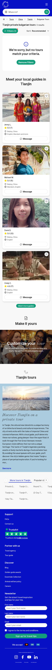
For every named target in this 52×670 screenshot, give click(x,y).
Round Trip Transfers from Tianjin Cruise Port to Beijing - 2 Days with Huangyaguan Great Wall (38, 486)
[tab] (20, 480)
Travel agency (10, 551)
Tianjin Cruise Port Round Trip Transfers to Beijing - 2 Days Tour (24, 486)
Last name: (9, 613)
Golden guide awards (13, 572)
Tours (11, 19)
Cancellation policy (34, 662)
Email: (7, 622)
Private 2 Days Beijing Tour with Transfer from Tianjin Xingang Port (10, 486)
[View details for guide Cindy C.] (26, 276)
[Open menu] (47, 4)
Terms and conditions (18, 662)
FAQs (7, 519)
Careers (8, 586)
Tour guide (9, 555)
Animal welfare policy (13, 581)
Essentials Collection (13, 577)
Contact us (9, 524)
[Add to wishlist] (46, 96)
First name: (9, 605)
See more (6, 468)
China (20, 19)
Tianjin (30, 19)
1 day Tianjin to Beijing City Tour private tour (10, 499)
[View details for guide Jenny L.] (26, 118)
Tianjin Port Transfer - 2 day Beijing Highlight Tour (24, 492)
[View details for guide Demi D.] (26, 223)
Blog (6, 567)
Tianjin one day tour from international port (10, 492)
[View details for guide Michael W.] (26, 170)
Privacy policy (26, 662)
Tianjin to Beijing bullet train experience (24, 499)
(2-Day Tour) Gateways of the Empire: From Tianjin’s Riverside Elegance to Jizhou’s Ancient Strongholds (38, 492)
